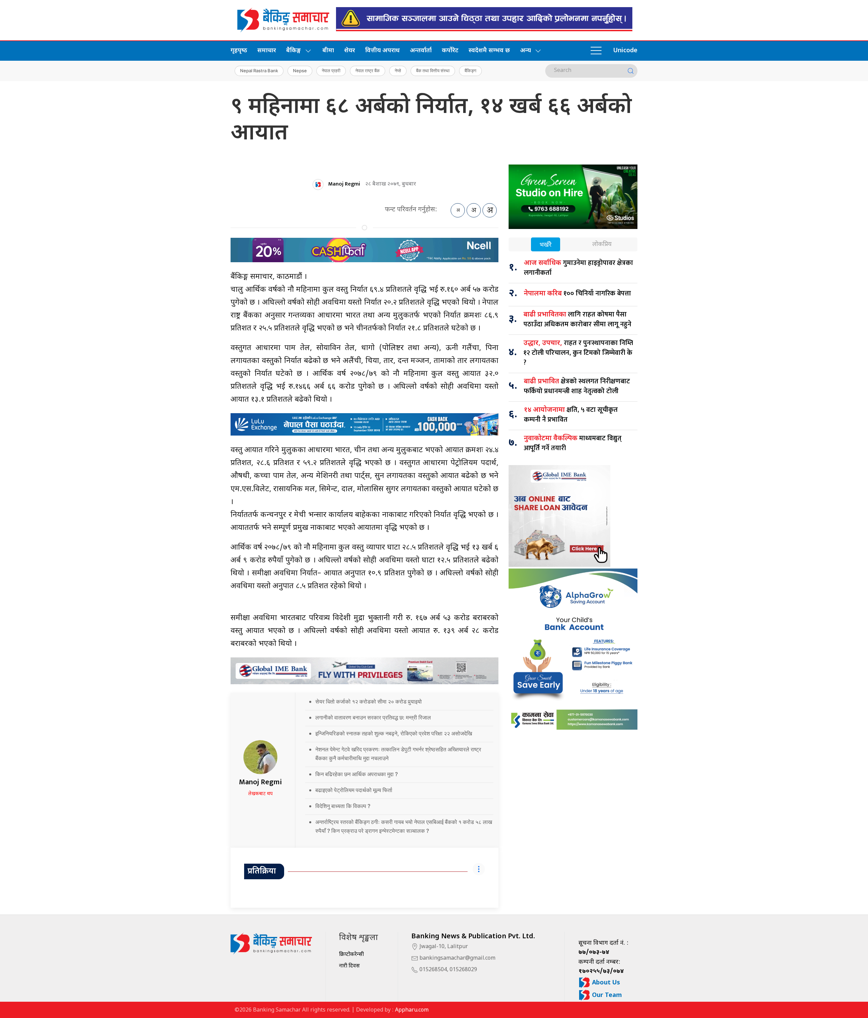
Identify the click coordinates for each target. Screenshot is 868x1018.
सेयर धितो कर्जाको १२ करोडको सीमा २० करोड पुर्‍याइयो (368, 701)
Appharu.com (412, 1010)
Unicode (625, 51)
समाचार (266, 51)
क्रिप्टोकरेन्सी (351, 954)
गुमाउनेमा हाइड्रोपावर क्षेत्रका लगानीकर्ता (578, 267)
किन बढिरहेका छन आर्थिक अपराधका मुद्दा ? (357, 774)
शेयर (349, 51)
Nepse (300, 70)
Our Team (606, 995)
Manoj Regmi (344, 184)
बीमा (328, 51)
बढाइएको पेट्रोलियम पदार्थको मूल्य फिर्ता (354, 790)
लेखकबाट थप (260, 794)
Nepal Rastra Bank (259, 70)
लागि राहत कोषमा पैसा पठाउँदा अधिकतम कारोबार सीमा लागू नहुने (577, 319)
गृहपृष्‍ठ (239, 51)
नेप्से (398, 70)
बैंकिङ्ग (470, 70)
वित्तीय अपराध (382, 51)
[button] (596, 51)
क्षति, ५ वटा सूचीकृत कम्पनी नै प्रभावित (571, 414)
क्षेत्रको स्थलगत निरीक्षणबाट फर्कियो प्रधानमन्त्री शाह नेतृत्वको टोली (577, 386)
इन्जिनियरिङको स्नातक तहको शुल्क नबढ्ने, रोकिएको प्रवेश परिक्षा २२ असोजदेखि (395, 733)
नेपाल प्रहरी (331, 70)
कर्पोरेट (450, 51)
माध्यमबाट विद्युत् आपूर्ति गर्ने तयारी (573, 443)
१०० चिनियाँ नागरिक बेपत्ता (577, 293)
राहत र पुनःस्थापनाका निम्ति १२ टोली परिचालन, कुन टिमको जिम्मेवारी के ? (578, 352)
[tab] (545, 245)
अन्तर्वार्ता (421, 51)
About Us (605, 983)
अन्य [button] (525, 51)
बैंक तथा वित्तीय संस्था (433, 70)
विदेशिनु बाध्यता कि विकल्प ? (344, 806)
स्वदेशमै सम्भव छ (489, 51)
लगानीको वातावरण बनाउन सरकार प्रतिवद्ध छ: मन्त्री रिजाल (373, 717)
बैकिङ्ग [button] (293, 51)
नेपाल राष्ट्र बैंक (367, 70)
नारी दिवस (349, 966)
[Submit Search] (630, 71)
